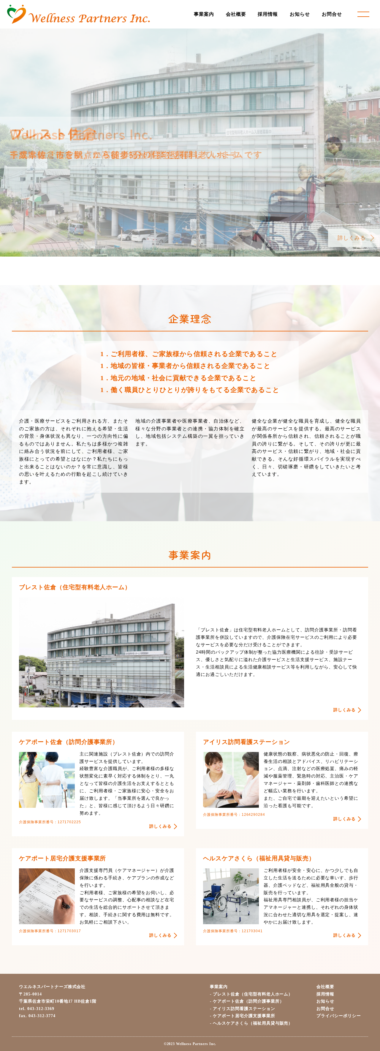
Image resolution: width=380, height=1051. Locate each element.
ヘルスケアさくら (253, 1023)
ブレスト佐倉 (253, 994)
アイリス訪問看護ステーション (244, 1008)
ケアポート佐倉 (248, 1001)
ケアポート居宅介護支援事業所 (244, 1016)
